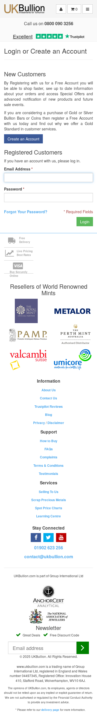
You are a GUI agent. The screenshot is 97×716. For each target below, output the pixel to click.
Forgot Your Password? (25, 211)
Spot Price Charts (48, 507)
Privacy (39, 422)
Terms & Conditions (48, 465)
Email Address (17, 169)
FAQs (48, 448)
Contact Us (48, 398)
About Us (48, 389)
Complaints (48, 457)
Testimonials (48, 473)
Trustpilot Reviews (48, 406)
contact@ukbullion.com (48, 556)
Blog (48, 414)
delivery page (50, 710)
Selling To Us (48, 491)
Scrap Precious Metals (48, 499)
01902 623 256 (48, 547)
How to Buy (48, 440)
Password (13, 189)
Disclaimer (55, 422)
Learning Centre (48, 516)
